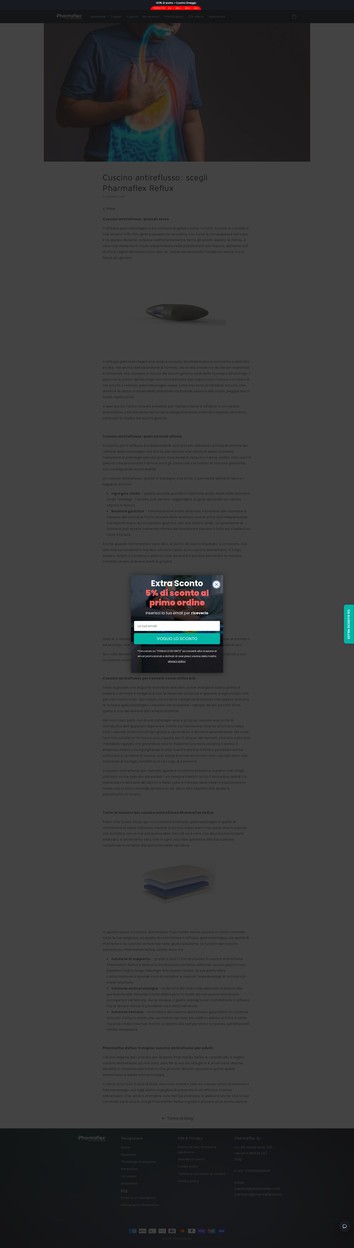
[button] (349, 624)
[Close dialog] (216, 584)
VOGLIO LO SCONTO (177, 639)
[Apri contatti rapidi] (344, 1226)
